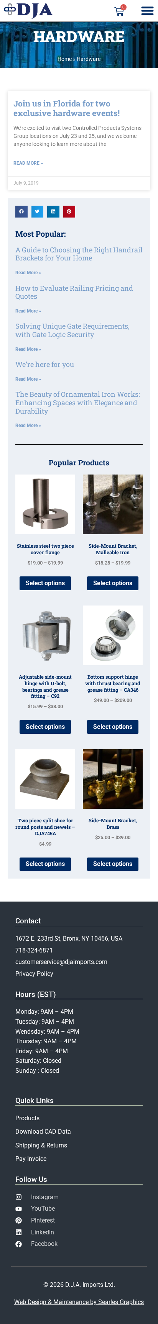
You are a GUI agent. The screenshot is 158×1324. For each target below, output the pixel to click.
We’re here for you (44, 364)
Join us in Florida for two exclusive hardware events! (66, 108)
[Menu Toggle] (147, 10)
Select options (45, 583)
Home (65, 59)
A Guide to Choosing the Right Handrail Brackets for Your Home (79, 254)
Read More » (28, 163)
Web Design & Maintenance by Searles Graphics (79, 1302)
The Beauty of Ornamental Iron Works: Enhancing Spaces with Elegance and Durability (77, 402)
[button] (21, 212)
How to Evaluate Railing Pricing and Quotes (74, 292)
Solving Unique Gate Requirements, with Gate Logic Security (72, 330)
